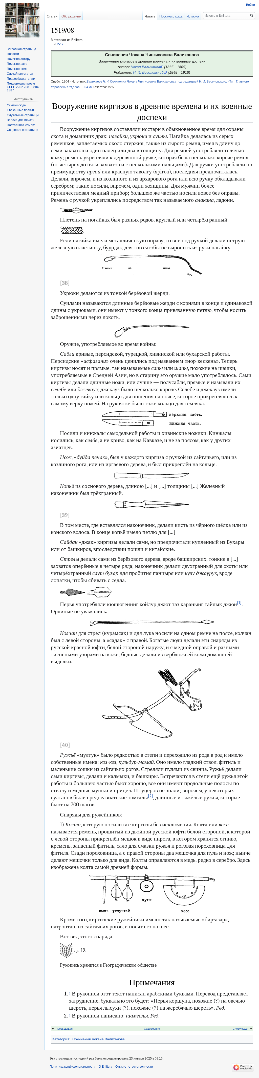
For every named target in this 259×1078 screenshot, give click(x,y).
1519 (59, 44)
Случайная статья (20, 73)
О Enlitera (105, 1066)
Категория (60, 1039)
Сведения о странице (22, 130)
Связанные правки (20, 110)
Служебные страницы (23, 115)
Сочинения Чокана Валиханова (98, 1039)
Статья (52, 16)
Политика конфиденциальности (73, 1066)
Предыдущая (64, 1028)
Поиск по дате (17, 64)
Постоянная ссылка (21, 125)
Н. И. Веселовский (148, 72)
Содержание (152, 1028)
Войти (250, 5)
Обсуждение (71, 16)
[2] (150, 796)
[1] (239, 602)
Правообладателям (21, 79)
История (192, 16)
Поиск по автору (18, 59)
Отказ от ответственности (134, 1066)
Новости (13, 54)
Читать (150, 16)
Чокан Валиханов (145, 67)
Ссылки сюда (16, 105)
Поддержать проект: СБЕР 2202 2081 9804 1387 (23, 87)
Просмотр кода (170, 16)
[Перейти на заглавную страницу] (22, 20)
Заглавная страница (21, 49)
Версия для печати (20, 120)
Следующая (240, 1028)
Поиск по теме (17, 69)
